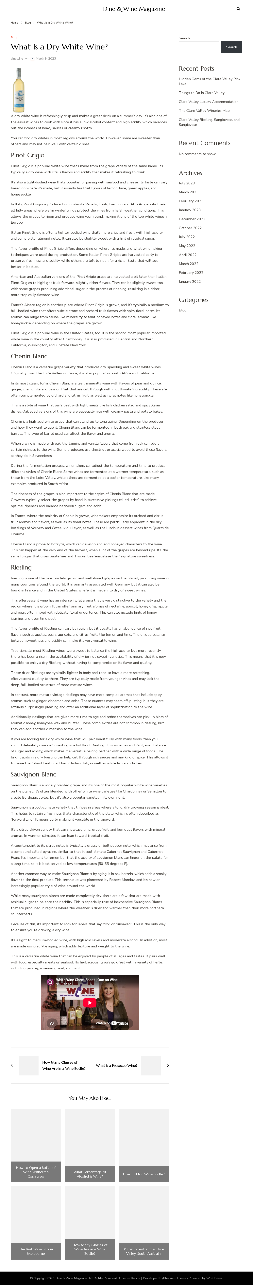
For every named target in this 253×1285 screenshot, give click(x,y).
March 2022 (188, 263)
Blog (14, 37)
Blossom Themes (175, 1278)
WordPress (214, 1278)
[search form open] (238, 9)
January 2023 (190, 210)
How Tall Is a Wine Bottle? (144, 1174)
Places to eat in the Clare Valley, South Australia (144, 1251)
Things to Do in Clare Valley (202, 92)
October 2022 (190, 228)
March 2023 (188, 192)
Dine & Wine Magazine (134, 8)
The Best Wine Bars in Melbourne (36, 1251)
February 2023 (191, 201)
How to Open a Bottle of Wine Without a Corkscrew (36, 1171)
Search (184, 38)
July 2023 (187, 183)
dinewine (17, 58)
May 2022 (187, 245)
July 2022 (187, 236)
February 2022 (191, 272)
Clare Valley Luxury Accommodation (208, 101)
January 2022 (190, 281)
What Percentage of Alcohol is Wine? (90, 1174)
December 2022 (192, 219)
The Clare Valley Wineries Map (204, 110)
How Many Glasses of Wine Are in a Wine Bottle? (90, 1249)
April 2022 (188, 254)
